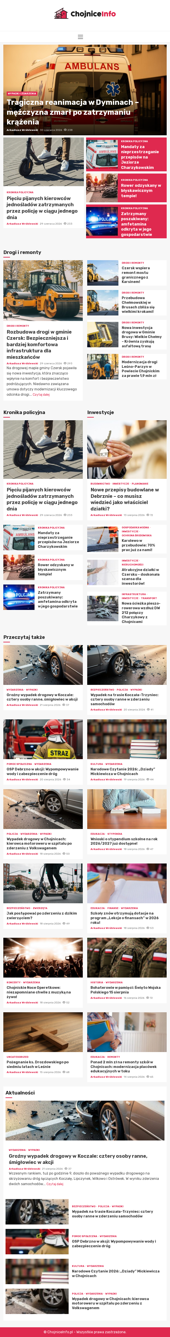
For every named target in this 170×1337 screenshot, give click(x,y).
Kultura (97, 764)
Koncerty (14, 982)
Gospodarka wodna (135, 527)
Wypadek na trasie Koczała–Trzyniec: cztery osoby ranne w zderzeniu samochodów (127, 665)
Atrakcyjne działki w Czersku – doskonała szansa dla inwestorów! (102, 572)
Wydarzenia (15, 690)
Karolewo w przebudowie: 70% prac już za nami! (102, 539)
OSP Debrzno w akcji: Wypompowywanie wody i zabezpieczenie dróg (43, 739)
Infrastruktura (134, 594)
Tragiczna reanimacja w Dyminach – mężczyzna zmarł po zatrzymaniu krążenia (73, 112)
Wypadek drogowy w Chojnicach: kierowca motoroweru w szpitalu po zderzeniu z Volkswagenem (43, 809)
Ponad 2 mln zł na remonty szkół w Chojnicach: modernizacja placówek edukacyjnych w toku (127, 1032)
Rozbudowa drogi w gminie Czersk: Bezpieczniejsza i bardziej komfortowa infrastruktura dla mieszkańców (43, 290)
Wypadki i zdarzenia (22, 93)
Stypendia (114, 834)
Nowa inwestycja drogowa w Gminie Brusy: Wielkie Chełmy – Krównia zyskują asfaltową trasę (102, 334)
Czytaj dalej (41, 395)
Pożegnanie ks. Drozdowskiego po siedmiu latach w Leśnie (43, 1032)
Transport (149, 598)
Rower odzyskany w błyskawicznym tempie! (102, 188)
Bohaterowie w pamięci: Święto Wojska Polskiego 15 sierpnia (127, 958)
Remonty (113, 1057)
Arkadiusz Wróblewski (23, 130)
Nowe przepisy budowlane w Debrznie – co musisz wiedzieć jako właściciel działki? (127, 449)
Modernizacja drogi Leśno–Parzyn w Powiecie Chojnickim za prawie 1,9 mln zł (102, 366)
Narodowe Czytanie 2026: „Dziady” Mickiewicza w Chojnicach (127, 739)
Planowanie (140, 484)
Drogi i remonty (18, 326)
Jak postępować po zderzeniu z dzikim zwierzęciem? (43, 883)
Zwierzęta (40, 908)
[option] (85, 90)
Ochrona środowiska (137, 535)
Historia (97, 982)
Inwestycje (120, 484)
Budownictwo (100, 484)
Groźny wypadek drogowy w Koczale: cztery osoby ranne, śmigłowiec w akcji (43, 665)
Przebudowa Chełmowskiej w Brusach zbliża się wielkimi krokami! (102, 302)
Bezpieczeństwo (102, 690)
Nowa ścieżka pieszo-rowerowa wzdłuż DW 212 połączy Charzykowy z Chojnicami (102, 608)
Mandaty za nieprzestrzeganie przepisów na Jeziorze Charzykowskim (102, 154)
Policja (122, 690)
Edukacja (98, 834)
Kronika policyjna (20, 192)
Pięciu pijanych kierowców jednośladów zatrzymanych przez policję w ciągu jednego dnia (43, 162)
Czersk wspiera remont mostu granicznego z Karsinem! (102, 273)
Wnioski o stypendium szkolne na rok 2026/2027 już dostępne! (127, 809)
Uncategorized (17, 1057)
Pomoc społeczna (19, 764)
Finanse (113, 908)
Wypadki (32, 690)
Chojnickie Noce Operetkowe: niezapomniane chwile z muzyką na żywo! (43, 958)
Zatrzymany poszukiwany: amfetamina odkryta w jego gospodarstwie (102, 221)
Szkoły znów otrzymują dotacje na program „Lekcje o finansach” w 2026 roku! (127, 883)
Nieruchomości (132, 564)
